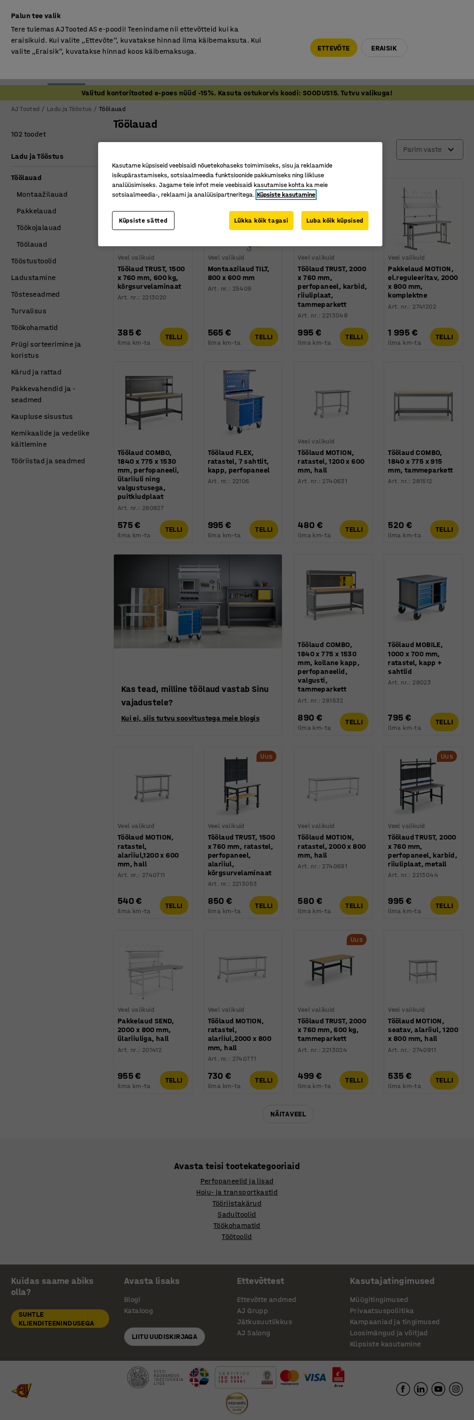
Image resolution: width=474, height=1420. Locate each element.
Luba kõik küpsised (335, 220)
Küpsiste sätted (143, 220)
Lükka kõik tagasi (261, 220)
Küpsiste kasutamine (286, 195)
